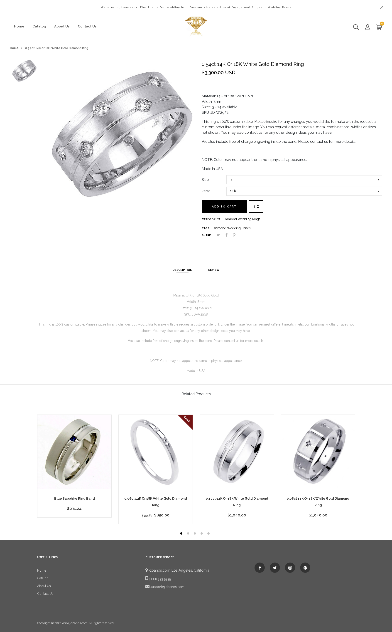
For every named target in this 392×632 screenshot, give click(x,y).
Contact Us (87, 26)
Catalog (39, 26)
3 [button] (195, 534)
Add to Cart (224, 206)
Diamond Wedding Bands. (232, 228)
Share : (207, 235)
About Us (62, 26)
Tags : (206, 228)
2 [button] (188, 534)
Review (213, 270)
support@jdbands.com (166, 587)
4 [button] (202, 534)
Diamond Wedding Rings (241, 219)
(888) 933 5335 (159, 579)
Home (19, 26)
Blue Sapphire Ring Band (74, 498)
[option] (23, 72)
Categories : (211, 219)
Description (182, 270)
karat (206, 191)
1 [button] (181, 534)
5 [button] (209, 534)
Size (205, 180)
